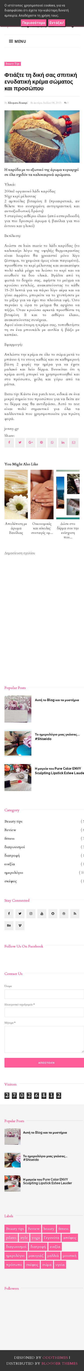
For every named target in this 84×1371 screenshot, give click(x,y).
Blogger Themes (59, 1363)
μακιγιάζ (36, 1255)
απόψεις (69, 1237)
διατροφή (12, 855)
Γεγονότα (51, 1237)
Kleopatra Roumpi (17, 103)
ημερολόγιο (13, 872)
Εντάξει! (57, 23)
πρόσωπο (14, 1264)
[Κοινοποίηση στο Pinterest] (73, 443)
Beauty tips (12, 63)
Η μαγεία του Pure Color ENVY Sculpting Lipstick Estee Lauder (47, 1181)
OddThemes (55, 1357)
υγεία (60, 1264)
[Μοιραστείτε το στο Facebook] (9, 443)
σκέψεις (10, 881)
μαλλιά (53, 1255)
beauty (49, 1228)
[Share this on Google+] (30, 443)
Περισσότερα (33, 23)
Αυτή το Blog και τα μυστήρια (45, 1132)
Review (10, 829)
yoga (36, 1237)
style (24, 1237)
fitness (9, 838)
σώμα (47, 1264)
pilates (11, 1237)
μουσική (70, 1255)
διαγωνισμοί (14, 847)
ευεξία (9, 864)
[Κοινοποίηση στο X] (20, 443)
